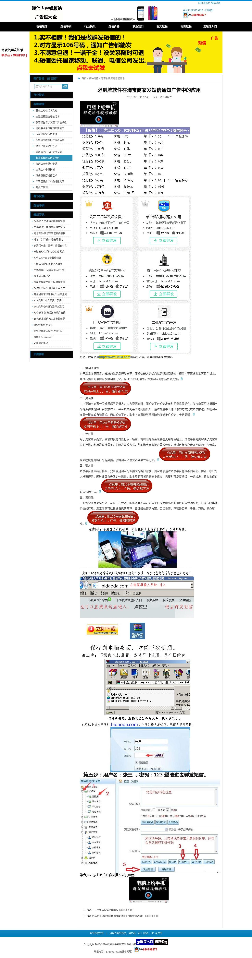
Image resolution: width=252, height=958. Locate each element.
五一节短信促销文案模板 (105, 910)
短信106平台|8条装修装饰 (47, 258)
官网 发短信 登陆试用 (209, 3)
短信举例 (65, 26)
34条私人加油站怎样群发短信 (49, 221)
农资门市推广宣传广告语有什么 (50, 245)
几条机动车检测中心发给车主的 (50, 294)
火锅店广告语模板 (45, 169)
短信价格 (114, 26)
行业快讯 (89, 26)
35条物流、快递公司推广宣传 (49, 227)
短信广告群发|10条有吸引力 (48, 239)
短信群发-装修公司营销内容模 (49, 233)
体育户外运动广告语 (46, 146)
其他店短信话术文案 (46, 110)
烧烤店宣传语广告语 (46, 163)
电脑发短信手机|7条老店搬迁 (49, 251)
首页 (84, 78)
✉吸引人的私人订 (43, 337)
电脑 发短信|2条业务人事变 (48, 264)
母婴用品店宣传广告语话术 (50, 140)
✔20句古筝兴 (41, 343)
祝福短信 (41, 26)
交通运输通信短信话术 (47, 116)
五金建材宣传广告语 (46, 134)
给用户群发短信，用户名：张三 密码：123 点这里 (136, 933)
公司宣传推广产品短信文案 (50, 181)
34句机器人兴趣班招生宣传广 (49, 288)
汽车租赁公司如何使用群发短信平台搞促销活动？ (118, 916)
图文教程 (162, 26)
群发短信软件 (97, 933)
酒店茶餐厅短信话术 (46, 175)
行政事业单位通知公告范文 (50, 128)
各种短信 (38, 104)
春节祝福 (38, 196)
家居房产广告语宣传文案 (49, 152)
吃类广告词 (42, 187)
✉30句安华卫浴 (42, 276)
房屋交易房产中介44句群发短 (49, 282)
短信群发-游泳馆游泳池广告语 (49, 312)
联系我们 (138, 26)
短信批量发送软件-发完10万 (48, 331)
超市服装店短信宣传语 (47, 158)
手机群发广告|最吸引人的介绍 (49, 270)
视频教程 (186, 26)
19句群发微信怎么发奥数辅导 (49, 318)
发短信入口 (210, 26)
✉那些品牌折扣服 (43, 325)
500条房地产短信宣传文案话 (49, 306)
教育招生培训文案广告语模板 (51, 122)
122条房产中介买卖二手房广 (49, 300)
